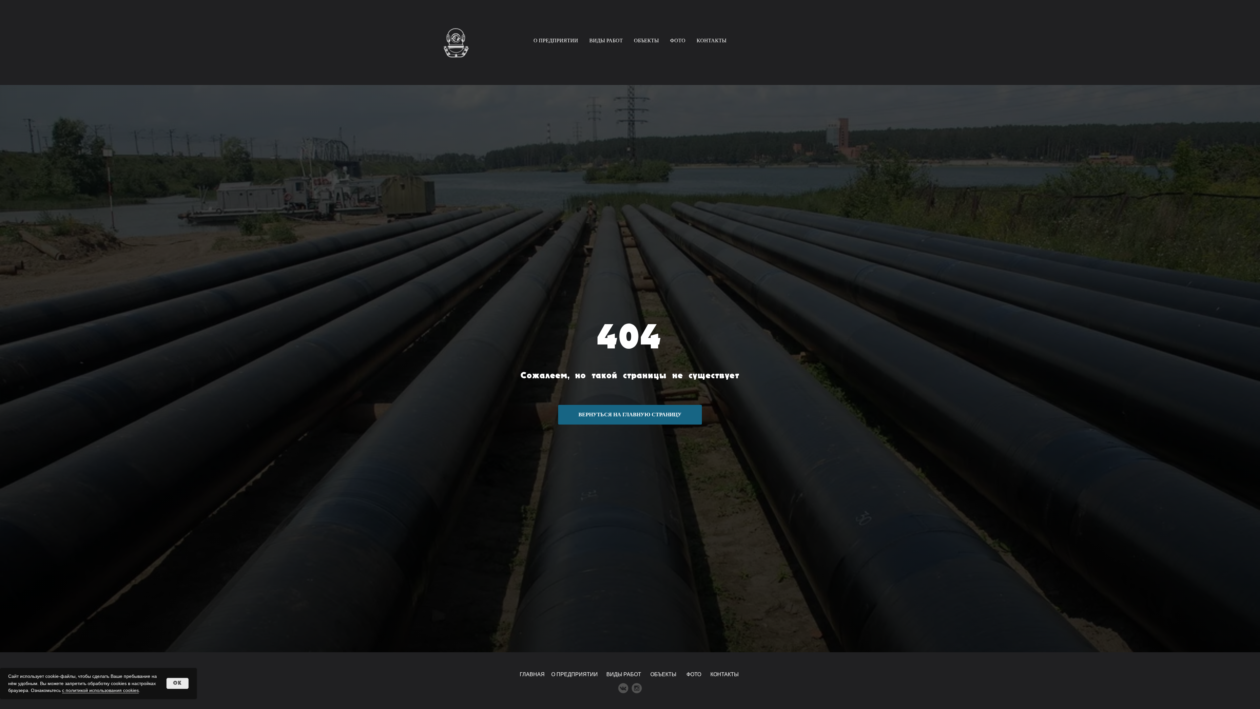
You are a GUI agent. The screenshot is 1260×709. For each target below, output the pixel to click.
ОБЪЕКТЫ (646, 40)
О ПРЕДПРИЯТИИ (556, 40)
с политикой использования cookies (100, 690)
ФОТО (677, 40)
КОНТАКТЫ (711, 40)
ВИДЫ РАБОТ (606, 40)
